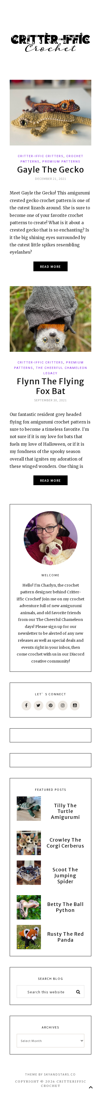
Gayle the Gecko (50, 169)
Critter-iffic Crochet (50, 41)
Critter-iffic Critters (41, 156)
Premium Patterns (61, 161)
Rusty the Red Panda (65, 937)
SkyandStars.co (60, 1074)
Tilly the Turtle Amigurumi (65, 811)
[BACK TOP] (90, 1087)
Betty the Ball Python (65, 907)
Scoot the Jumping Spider (65, 875)
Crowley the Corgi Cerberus (65, 843)
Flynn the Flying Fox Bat (50, 386)
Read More (50, 266)
